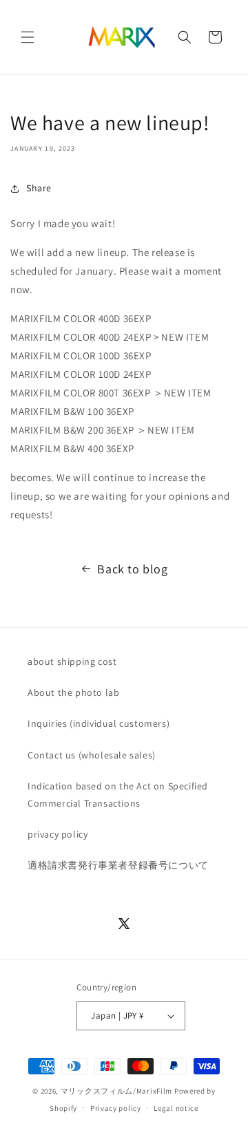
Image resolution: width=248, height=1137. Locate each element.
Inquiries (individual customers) (98, 723)
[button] (27, 37)
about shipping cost (72, 661)
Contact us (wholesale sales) (92, 755)
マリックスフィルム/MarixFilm (116, 1091)
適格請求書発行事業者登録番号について (118, 865)
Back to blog (132, 569)
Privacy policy (115, 1108)
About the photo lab (73, 692)
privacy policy (57, 834)
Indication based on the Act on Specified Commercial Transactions (118, 794)
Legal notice (176, 1108)
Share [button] (39, 188)
